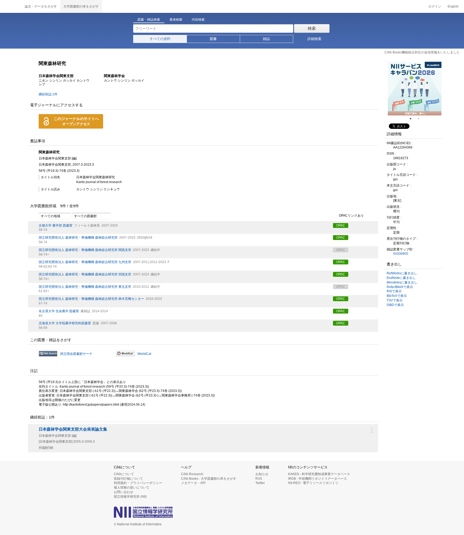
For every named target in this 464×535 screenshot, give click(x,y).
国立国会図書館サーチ (76, 354)
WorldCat (144, 354)
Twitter (260, 483)
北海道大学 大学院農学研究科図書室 (65, 323)
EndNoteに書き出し (401, 278)
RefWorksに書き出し (402, 273)
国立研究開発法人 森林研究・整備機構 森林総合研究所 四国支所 (85, 274)
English (453, 6)
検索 (312, 28)
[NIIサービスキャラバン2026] (414, 88)
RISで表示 (394, 291)
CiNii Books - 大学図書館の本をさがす (208, 479)
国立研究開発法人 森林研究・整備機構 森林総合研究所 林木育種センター (91, 299)
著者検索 (175, 19)
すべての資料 (160, 39)
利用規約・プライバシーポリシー (138, 483)
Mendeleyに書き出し (402, 282)
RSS (258, 479)
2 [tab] (420, 118)
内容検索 (198, 19)
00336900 (400, 254)
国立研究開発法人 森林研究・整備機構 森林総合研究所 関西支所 (85, 250)
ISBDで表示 (395, 305)
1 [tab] (412, 118)
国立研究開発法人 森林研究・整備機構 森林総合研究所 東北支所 (85, 287)
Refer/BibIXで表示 (400, 287)
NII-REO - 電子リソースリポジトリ (313, 483)
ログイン (434, 6)
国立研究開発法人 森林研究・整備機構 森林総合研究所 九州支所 (85, 262)
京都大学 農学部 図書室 (56, 225)
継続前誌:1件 (48, 94)
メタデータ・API (193, 483)
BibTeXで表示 (397, 296)
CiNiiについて (124, 474)
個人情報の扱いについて (131, 487)
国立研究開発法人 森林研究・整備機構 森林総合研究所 (78, 237)
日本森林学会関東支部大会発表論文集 (73, 429)
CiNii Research (192, 474)
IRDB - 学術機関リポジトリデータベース (317, 479)
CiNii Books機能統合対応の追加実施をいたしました (422, 52)
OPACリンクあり (351, 215)
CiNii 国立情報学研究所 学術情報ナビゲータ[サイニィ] (10, 6)
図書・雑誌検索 (148, 19)
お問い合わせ (123, 492)
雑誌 (266, 39)
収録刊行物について (128, 479)
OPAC (340, 225)
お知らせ (261, 474)
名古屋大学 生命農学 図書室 (59, 311)
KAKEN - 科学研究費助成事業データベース (319, 474)
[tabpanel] (415, 88)
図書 (213, 39)
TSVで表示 (395, 300)
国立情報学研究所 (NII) (130, 496)
